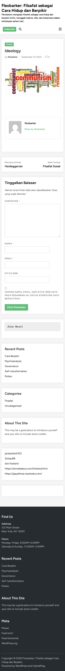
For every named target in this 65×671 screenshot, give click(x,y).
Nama (9, 243)
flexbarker (13, 57)
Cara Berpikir (12, 356)
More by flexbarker (35, 129)
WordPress (21, 665)
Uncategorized (13, 405)
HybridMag (38, 665)
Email (9, 258)
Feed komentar (10, 638)
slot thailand (11, 463)
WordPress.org (9, 643)
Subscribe (9, 29)
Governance (11, 366)
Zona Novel (15, 326)
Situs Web (11, 273)
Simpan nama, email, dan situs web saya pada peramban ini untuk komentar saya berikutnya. (32, 295)
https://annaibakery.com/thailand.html (26, 468)
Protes (8, 376)
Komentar (12, 201)
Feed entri (7, 633)
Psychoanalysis (13, 361)
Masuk (5, 628)
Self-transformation (16, 371)
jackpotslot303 (13, 453)
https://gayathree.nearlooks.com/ (23, 473)
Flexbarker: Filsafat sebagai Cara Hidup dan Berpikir (27, 8)
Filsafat (9, 44)
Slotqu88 (10, 458)
